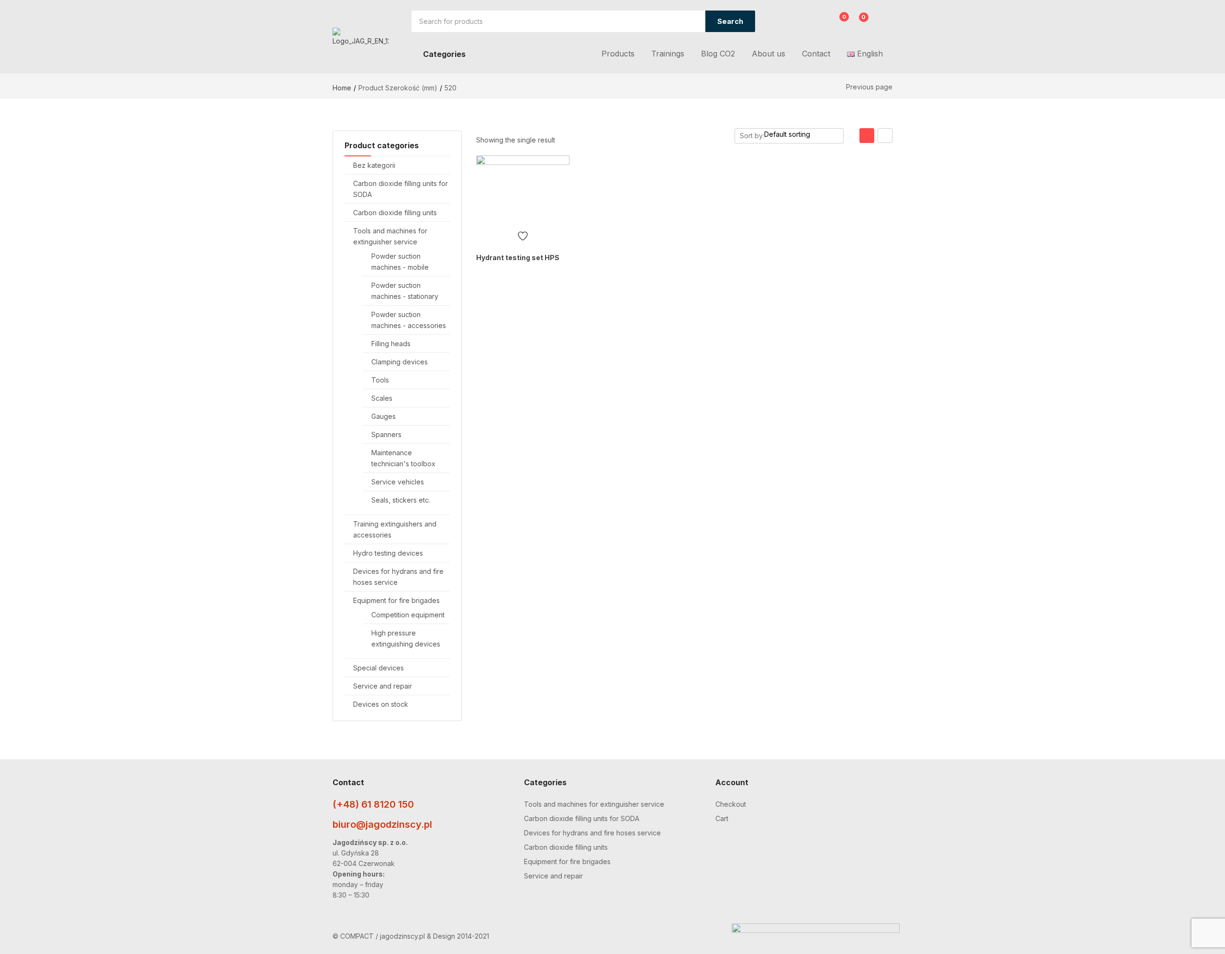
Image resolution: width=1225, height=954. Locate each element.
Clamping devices (399, 362)
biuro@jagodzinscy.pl (382, 824)
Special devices (378, 668)
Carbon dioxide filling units (395, 212)
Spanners (386, 434)
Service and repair (382, 686)
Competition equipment (408, 615)
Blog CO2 (718, 53)
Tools (380, 380)
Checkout (730, 804)
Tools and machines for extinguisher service (594, 804)
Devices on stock (380, 704)
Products (618, 53)
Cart (721, 818)
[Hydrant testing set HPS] (522, 190)
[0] (836, 22)
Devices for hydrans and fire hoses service (592, 833)
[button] (858, 22)
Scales (381, 398)
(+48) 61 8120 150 (373, 804)
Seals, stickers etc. (400, 500)
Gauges (383, 416)
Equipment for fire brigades (396, 600)
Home (342, 88)
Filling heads (391, 344)
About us (768, 53)
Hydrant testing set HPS (517, 257)
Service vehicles (397, 482)
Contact (816, 53)
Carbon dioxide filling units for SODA (581, 818)
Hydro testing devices (388, 553)
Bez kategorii (374, 165)
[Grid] (866, 135)
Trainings (667, 53)
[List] (885, 135)
